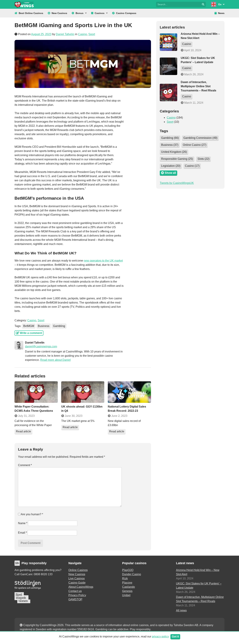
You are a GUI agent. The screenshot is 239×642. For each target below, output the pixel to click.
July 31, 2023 (26, 415)
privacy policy (160, 636)
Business (43, 325)
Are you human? (31, 514)
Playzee (127, 582)
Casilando (128, 586)
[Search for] (178, 4)
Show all (170, 172)
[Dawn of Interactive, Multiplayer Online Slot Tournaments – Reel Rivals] (168, 92)
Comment (25, 465)
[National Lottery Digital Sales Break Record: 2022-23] (129, 392)
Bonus (79, 13)
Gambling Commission (200, 137)
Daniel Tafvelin (65, 34)
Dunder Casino (131, 574)
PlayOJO (127, 570)
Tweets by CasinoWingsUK (177, 182)
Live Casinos (76, 578)
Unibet (126, 595)
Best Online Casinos (31, 13)
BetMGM (28, 325)
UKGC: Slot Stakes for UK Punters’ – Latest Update (199, 585)
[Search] (203, 4)
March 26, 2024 (193, 74)
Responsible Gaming (177, 158)
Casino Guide (77, 582)
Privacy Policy (77, 595)
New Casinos (59, 13)
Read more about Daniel (55, 359)
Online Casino (194, 144)
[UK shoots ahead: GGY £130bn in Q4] (82, 392)
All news (181, 610)
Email (22, 532)
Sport (91, 34)
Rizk (125, 578)
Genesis (127, 591)
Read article (23, 431)
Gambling (59, 325)
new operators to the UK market (103, 260)
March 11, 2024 (193, 102)
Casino (82, 34)
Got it (175, 636)
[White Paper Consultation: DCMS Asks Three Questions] (36, 392)
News (221, 13)
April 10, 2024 (192, 50)
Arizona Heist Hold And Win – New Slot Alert (197, 572)
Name (22, 523)
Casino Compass (126, 13)
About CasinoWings (80, 586)
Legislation (170, 165)
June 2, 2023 (119, 415)
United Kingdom (174, 151)
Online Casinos (78, 570)
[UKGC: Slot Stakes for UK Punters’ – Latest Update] (168, 66)
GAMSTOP (75, 599)
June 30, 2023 (73, 415)
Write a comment (30, 332)
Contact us (75, 591)
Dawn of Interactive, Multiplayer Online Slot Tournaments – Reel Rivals (198, 86)
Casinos (99, 13)
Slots (203, 158)
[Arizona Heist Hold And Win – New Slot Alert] (168, 42)
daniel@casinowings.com (41, 346)
